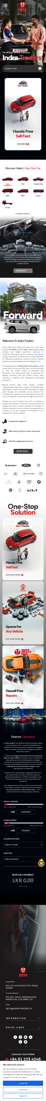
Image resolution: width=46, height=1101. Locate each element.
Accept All (23, 1083)
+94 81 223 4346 (25, 1059)
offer (42, 366)
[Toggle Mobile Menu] (39, 5)
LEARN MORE (22, 271)
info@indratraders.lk (19, 1008)
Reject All (23, 1096)
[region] (23, 1081)
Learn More (22, 451)
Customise (23, 1090)
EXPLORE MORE (23, 144)
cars (19, 368)
